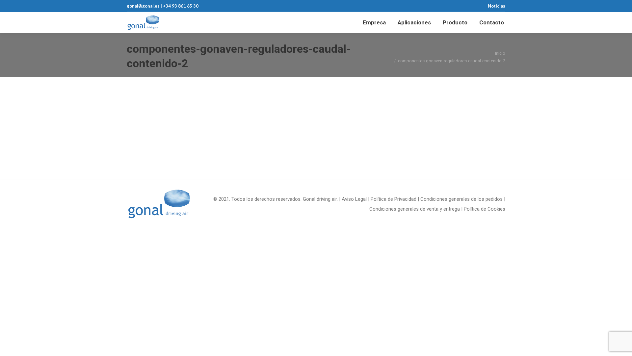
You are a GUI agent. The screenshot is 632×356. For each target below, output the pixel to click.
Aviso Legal (354, 199)
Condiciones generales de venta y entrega (414, 209)
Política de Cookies (484, 209)
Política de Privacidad (393, 199)
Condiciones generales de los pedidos (461, 199)
